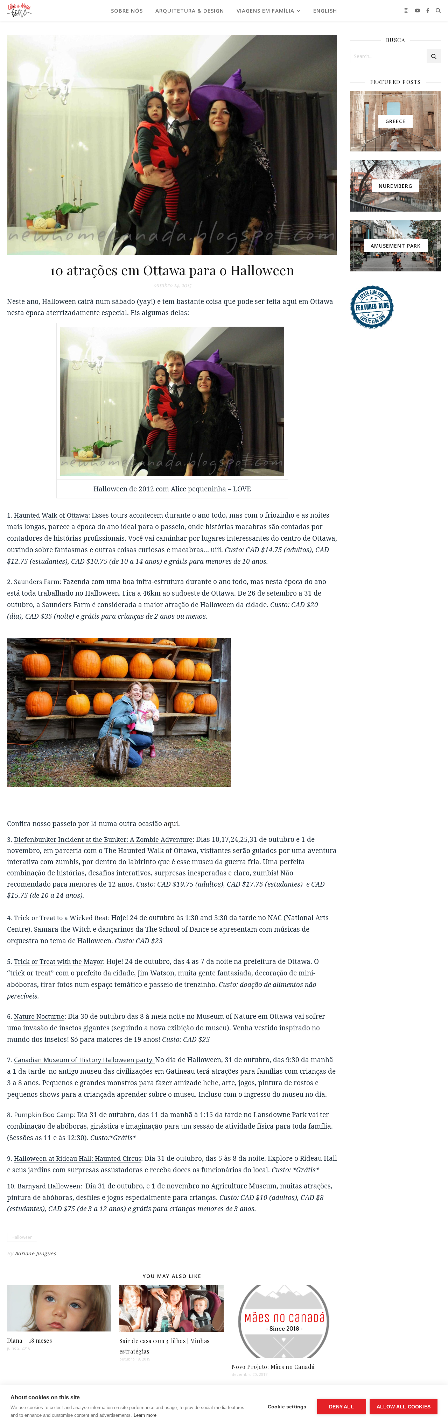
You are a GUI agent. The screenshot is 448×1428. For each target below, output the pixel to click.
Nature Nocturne (39, 1016)
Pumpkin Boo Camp (44, 1114)
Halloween (22, 1237)
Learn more (145, 1415)
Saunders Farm (36, 581)
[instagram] (407, 10)
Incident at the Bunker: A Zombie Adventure (125, 839)
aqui (171, 823)
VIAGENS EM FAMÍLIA (265, 10)
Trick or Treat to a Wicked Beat (61, 918)
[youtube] (418, 10)
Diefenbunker (36, 839)
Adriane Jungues (35, 1253)
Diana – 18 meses (29, 1340)
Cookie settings (287, 1406)
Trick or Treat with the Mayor (58, 961)
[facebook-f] (427, 10)
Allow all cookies (403, 1406)
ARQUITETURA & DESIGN (189, 10)
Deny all (341, 1406)
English (325, 10)
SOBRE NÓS (127, 10)
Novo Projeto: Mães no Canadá (273, 1366)
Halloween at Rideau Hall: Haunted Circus (77, 1158)
